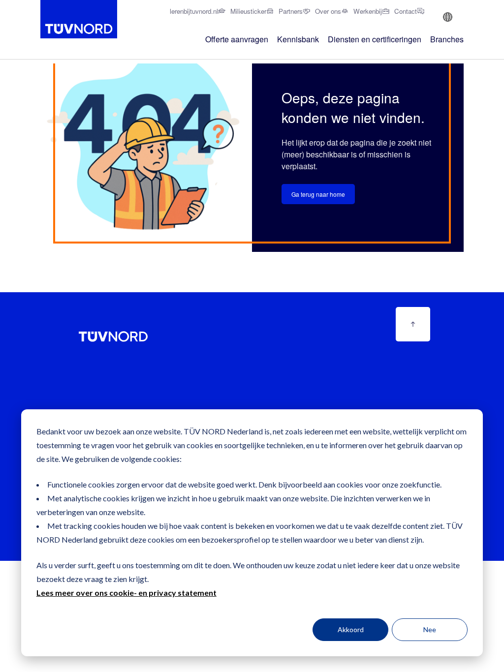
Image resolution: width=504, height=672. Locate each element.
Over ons (328, 11)
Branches (447, 39)
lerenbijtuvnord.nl (194, 11)
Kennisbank (298, 39)
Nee (429, 629)
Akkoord (351, 629)
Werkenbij (367, 11)
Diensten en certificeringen (374, 39)
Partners (291, 11)
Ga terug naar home (318, 194)
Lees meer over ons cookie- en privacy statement (126, 592)
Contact (405, 11)
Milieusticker (248, 11)
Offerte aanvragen (236, 39)
